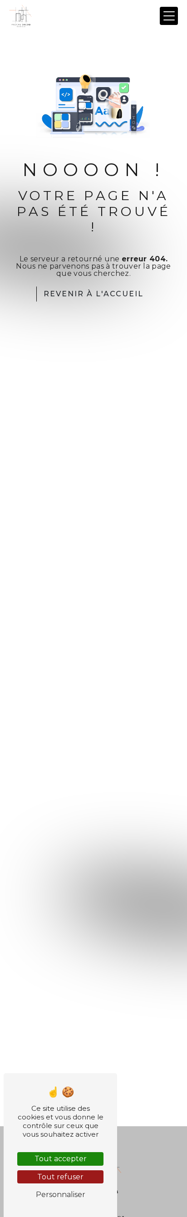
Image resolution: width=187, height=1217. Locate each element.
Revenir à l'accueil (93, 294)
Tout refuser (60, 1177)
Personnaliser (60, 1194)
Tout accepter (60, 1158)
